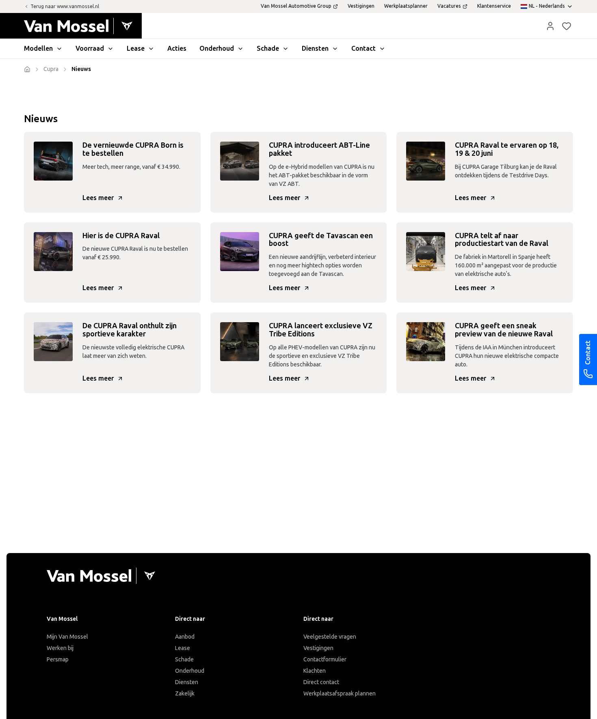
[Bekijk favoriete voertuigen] (566, 25)
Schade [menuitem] (268, 48)
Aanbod (185, 636)
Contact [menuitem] (363, 48)
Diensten (186, 682)
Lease (182, 648)
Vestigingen (318, 648)
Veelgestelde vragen (329, 636)
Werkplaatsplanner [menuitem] (406, 6)
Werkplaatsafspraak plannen (339, 693)
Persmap (58, 659)
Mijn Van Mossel (67, 636)
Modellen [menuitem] (38, 48)
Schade (184, 659)
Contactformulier (324, 659)
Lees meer (98, 198)
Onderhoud (189, 670)
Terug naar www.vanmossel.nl (64, 6)
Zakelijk (185, 693)
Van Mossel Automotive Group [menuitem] (296, 6)
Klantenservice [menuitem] (494, 6)
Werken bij (60, 648)
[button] (550, 25)
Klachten (314, 670)
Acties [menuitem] (176, 48)
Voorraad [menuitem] (90, 48)
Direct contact (321, 682)
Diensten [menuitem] (315, 48)
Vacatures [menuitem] (449, 6)
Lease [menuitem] (136, 48)
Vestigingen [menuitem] (361, 6)
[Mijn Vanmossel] (550, 25)
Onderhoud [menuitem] (216, 48)
